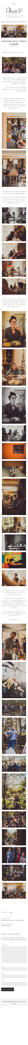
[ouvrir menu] (14, 4)
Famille (10, 912)
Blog (3, 22)
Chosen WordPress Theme (10, 1001)
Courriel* (3, 973)
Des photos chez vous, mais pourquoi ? (13, 920)
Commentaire (4, 945)
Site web (3, 980)
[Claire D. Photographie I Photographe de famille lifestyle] (14, 13)
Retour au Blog (5, 925)
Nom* (2, 966)
